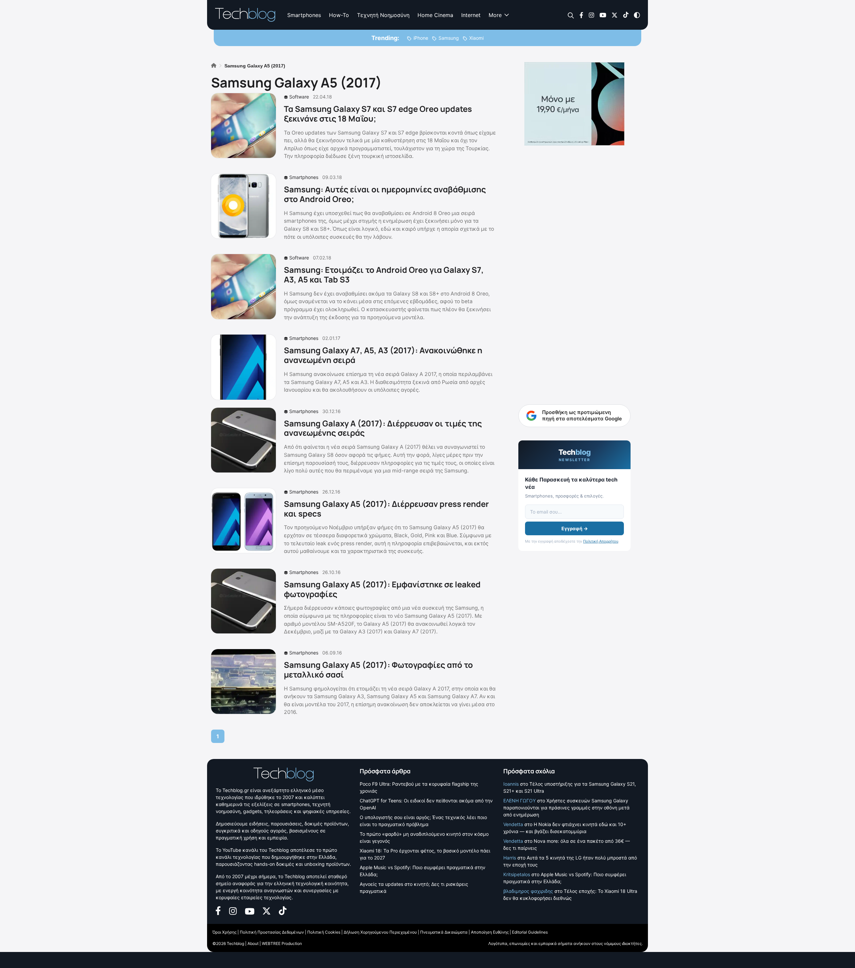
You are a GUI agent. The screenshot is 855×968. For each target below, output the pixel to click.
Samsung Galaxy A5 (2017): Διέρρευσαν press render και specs (386, 508)
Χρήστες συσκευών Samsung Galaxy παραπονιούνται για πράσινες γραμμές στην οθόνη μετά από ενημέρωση (566, 807)
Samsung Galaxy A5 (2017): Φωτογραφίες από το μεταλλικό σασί (378, 669)
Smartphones (304, 15)
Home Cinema (435, 15)
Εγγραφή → (574, 528)
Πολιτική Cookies (323, 932)
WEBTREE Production (282, 943)
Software (299, 97)
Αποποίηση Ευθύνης (490, 932)
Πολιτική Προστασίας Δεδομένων (272, 932)
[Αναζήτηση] (571, 15)
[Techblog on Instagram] (591, 14)
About (253, 943)
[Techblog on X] (615, 14)
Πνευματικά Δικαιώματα (444, 932)
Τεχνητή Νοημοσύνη (383, 15)
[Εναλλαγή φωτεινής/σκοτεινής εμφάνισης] (637, 14)
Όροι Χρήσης (224, 932)
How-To (339, 15)
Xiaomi (476, 38)
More (495, 15)
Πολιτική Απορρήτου (600, 541)
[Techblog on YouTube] (603, 14)
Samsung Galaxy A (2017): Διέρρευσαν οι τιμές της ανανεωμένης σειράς (383, 428)
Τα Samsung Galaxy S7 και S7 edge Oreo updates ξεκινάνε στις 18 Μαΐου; (378, 113)
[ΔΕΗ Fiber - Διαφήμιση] (574, 104)
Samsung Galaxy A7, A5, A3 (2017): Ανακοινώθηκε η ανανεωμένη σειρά (383, 355)
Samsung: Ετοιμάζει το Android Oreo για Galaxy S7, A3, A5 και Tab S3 (384, 274)
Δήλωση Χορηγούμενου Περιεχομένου (380, 932)
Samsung (449, 38)
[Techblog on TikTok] (626, 14)
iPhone (420, 38)
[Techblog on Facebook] (581, 14)
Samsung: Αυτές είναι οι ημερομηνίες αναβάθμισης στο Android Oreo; (385, 194)
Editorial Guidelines (530, 932)
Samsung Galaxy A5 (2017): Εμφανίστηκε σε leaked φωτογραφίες (382, 589)
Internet (471, 15)
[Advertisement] (574, 254)
